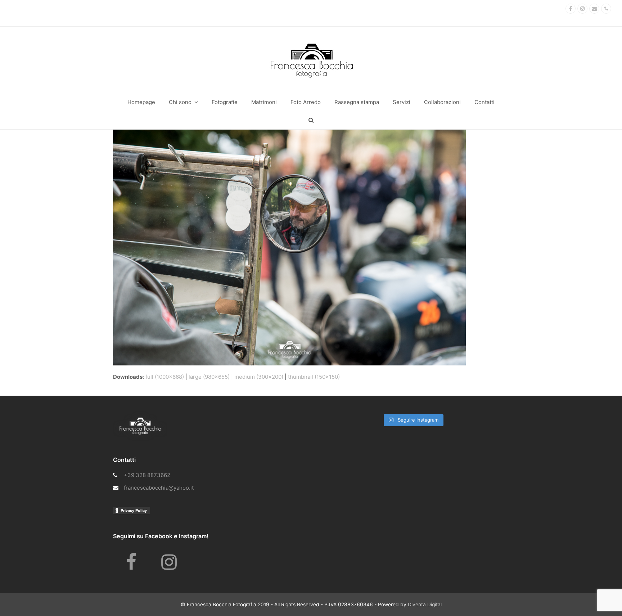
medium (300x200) (258, 376)
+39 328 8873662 (147, 475)
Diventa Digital (425, 604)
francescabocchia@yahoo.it (159, 487)
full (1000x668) (164, 376)
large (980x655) (209, 376)
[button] (311, 120)
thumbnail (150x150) (314, 376)
